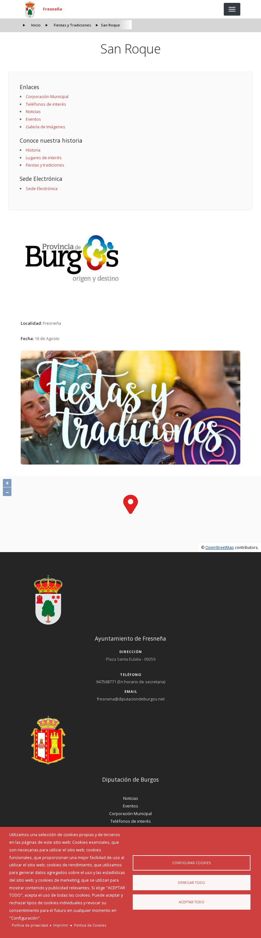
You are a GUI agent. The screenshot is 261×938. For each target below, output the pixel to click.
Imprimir (60, 925)
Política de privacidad (30, 925)
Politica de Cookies (90, 925)
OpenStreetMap (219, 547)
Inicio (36, 25)
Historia (33, 150)
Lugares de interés (44, 157)
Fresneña (52, 9)
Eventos (33, 119)
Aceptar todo (191, 901)
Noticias (33, 111)
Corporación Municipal (47, 96)
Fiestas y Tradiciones (72, 25)
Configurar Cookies (191, 862)
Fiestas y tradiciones (45, 165)
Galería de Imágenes (45, 127)
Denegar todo (191, 882)
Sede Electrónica (42, 188)
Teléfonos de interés (46, 104)
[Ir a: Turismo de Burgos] (130, 258)
